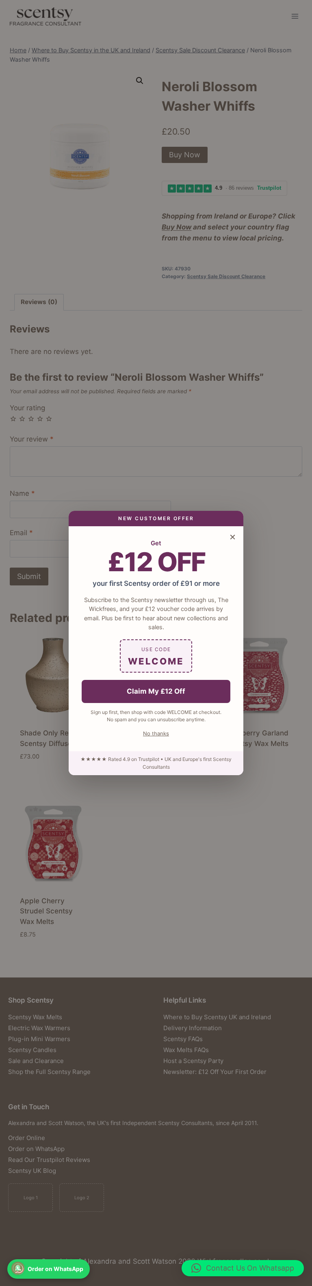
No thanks (156, 733)
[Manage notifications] (17, 1268)
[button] (243, 1268)
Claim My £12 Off (156, 691)
